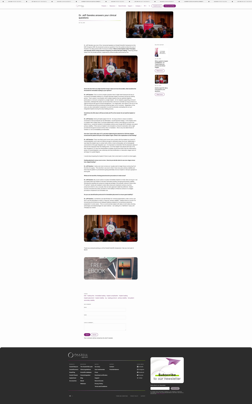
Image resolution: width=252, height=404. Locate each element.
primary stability (122, 298)
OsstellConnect (157, 5)
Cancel (94, 334)
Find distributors (114, 369)
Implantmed (72, 378)
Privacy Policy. (161, 393)
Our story (97, 366)
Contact (111, 366)
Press (96, 372)
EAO (85, 295)
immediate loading (100, 295)
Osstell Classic (73, 375)
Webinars (83, 383)
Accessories (73, 380)
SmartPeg (72, 372)
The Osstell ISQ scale (86, 366)
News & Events (122, 6)
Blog (81, 378)
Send (87, 334)
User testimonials (100, 369)
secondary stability (89, 300)
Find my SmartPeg (169, 5)
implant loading (123, 295)
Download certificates (101, 375)
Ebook (82, 380)
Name (85, 314)
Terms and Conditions (101, 386)
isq (106, 298)
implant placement (89, 298)
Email (85, 307)
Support (97, 378)
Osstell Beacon (73, 366)
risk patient (131, 298)
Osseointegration (85, 375)
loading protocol (112, 298)
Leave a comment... (89, 322)
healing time (90, 295)
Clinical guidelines (85, 369)
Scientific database (85, 372)
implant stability (99, 298)
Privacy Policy (99, 383)
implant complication (112, 295)
